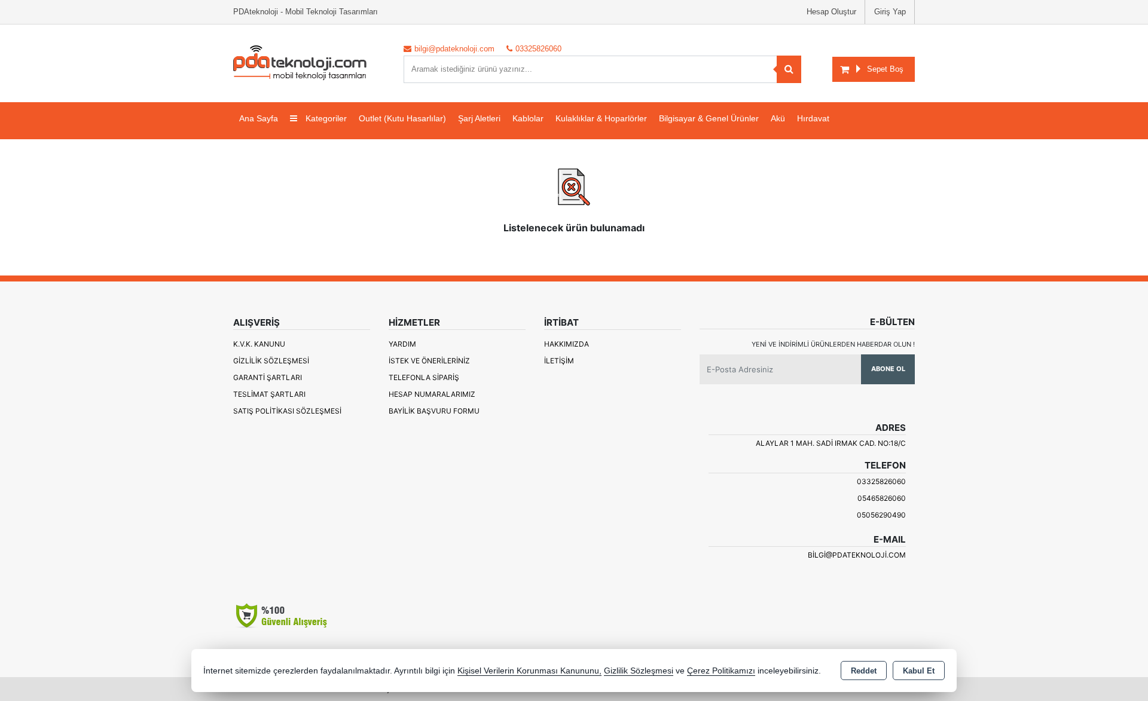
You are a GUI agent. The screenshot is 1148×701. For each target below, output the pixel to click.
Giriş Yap (890, 11)
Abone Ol (888, 369)
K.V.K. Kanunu (259, 343)
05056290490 (881, 514)
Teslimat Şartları (269, 394)
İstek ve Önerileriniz (429, 360)
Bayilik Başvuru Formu (434, 410)
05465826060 (881, 498)
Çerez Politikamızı (721, 670)
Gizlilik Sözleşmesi (271, 360)
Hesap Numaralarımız (432, 394)
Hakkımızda (566, 343)
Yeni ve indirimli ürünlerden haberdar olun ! (833, 344)
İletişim (559, 360)
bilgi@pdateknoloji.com (857, 554)
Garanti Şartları (267, 377)
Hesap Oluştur (831, 11)
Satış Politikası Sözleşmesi (287, 410)
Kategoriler (325, 118)
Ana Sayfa (258, 118)
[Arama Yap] (789, 69)
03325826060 (881, 481)
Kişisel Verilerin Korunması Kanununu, (529, 670)
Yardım (402, 343)
